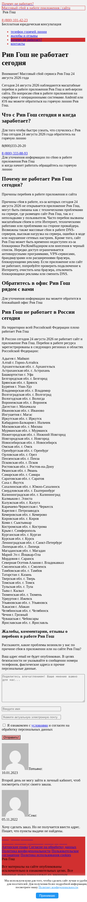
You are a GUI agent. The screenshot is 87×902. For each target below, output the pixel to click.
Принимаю (47, 895)
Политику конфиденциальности (58, 887)
